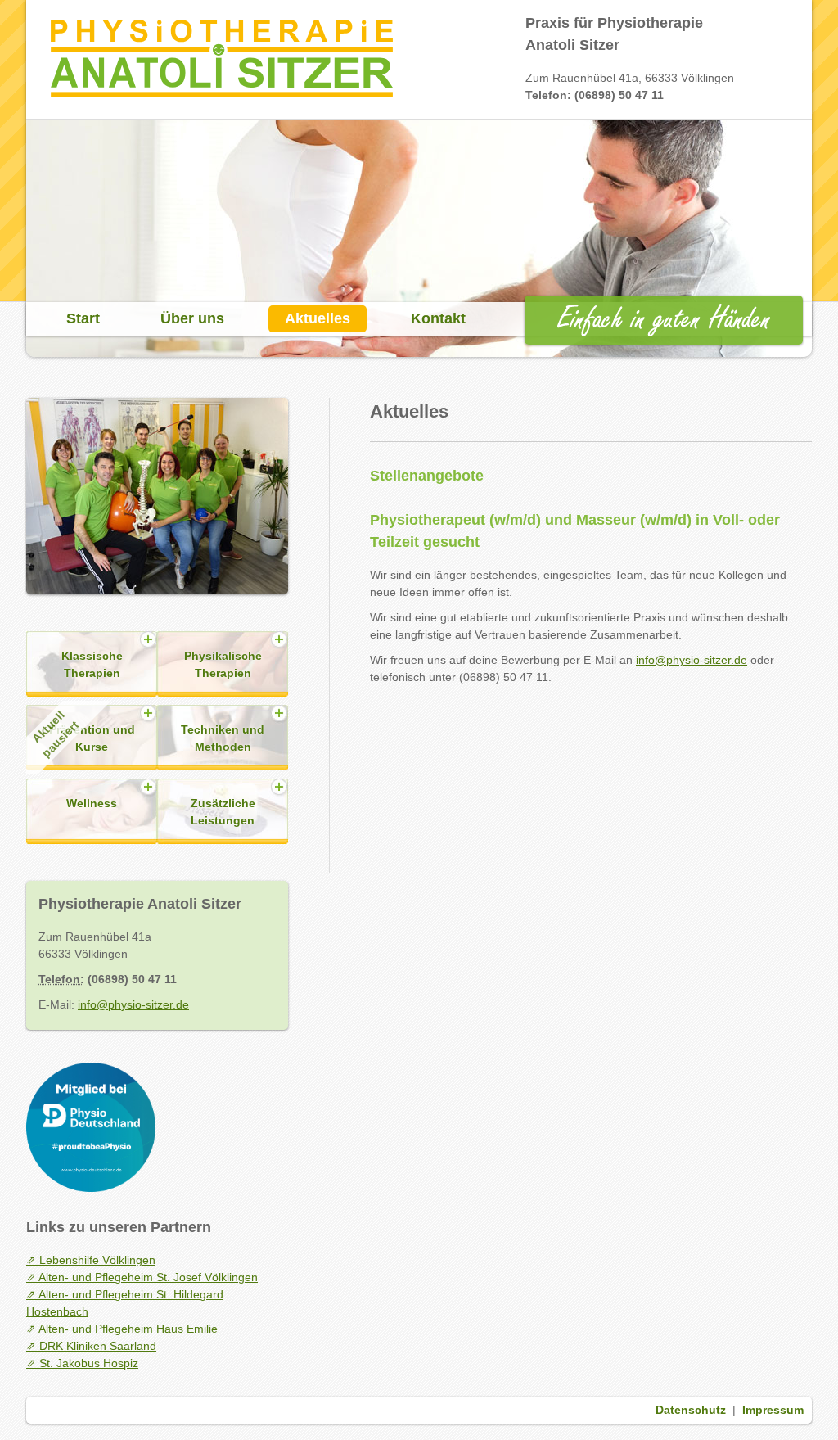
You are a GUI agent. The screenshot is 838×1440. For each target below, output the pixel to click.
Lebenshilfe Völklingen (97, 1259)
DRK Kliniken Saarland (97, 1345)
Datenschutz (691, 1409)
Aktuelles (317, 318)
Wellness (91, 803)
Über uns (192, 318)
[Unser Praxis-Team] (157, 623)
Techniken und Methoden (222, 738)
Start (83, 318)
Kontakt (438, 318)
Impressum (773, 1409)
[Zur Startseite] (222, 93)
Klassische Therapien (92, 664)
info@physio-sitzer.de (691, 659)
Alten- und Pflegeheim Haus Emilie (128, 1328)
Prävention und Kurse (81, 734)
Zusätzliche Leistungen (223, 812)
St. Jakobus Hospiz (88, 1363)
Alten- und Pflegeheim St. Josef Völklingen (148, 1277)
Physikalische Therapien (223, 664)
